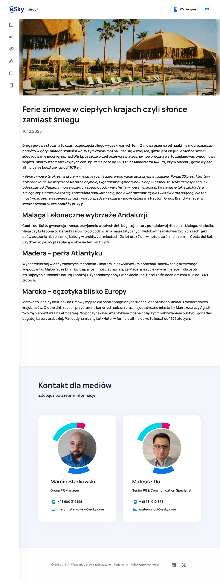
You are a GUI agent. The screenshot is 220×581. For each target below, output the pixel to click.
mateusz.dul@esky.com (157, 509)
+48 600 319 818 (70, 501)
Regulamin (120, 564)
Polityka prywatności (145, 564)
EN (207, 9)
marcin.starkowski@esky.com (81, 509)
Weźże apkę (188, 9)
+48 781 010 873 (151, 501)
